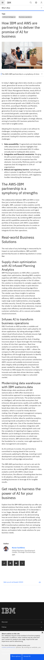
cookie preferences (8, 647)
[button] (36, 2)
